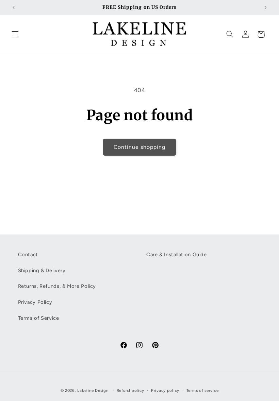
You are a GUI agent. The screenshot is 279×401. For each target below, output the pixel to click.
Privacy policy (165, 390)
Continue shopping (140, 147)
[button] (15, 34)
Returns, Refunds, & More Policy (57, 286)
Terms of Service (38, 318)
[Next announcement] (265, 7)
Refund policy (130, 390)
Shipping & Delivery (42, 270)
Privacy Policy (35, 302)
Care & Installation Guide (176, 254)
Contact (28, 254)
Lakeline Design (92, 390)
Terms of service (202, 390)
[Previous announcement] (13, 7)
